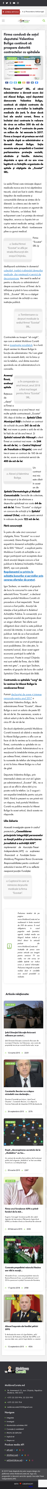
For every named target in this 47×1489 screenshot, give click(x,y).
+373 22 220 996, (15, 1397)
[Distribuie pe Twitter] (11, 83)
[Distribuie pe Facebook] (6, 83)
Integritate (10, 1417)
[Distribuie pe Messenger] (36, 83)
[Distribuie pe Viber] (28, 83)
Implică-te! (10, 1436)
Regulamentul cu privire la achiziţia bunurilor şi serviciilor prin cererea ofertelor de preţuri (23, 575)
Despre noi (10, 1440)
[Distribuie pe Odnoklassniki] (23, 83)
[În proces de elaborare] (7, 3)
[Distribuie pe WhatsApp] (19, 83)
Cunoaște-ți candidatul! (15, 1429)
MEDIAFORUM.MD (14, 1460)
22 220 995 (28, 1397)
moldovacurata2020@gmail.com (19, 1407)
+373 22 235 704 (14, 1402)
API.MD (10, 1450)
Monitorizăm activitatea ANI (17, 1425)
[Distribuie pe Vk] (32, 83)
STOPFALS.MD (12, 1455)
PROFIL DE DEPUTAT (14, 1433)
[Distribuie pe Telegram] (15, 83)
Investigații (10, 1421)
